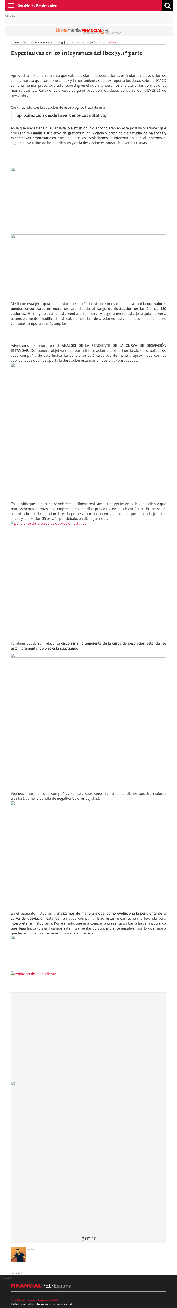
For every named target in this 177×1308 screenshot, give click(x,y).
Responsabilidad (48, 1300)
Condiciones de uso (23, 1300)
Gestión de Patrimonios (37, 5)
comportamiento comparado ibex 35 (37, 42)
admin (113, 42)
